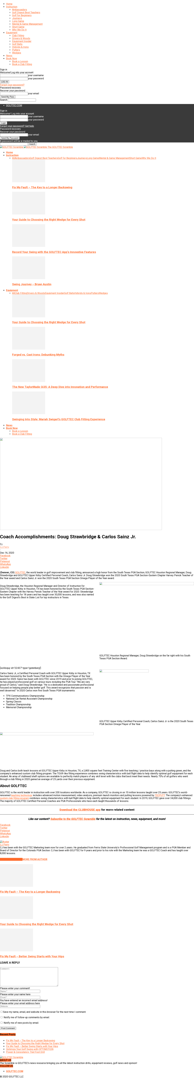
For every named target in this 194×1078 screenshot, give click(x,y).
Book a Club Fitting (22, 64)
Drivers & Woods (21, 38)
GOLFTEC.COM (14, 105)
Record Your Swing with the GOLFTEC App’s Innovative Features (54, 252)
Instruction (11, 6)
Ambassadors (19, 9)
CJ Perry (4, 547)
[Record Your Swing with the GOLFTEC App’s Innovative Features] (28, 246)
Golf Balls (17, 44)
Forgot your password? (12, 84)
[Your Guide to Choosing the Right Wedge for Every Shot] (28, 213)
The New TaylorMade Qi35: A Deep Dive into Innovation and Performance (60, 387)
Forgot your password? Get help (17, 126)
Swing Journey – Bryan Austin (31, 284)
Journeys (17, 18)
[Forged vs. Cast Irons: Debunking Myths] (28, 348)
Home (9, 3)
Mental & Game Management (27, 24)
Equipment (11, 32)
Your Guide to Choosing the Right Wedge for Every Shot (48, 219)
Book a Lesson (20, 61)
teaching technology (21, 795)
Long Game (18, 21)
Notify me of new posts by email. (21, 1022)
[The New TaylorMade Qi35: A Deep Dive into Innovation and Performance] (28, 381)
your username (36, 75)
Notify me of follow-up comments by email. (27, 1017)
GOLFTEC (20, 572)
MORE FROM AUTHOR (34, 859)
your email (33, 93)
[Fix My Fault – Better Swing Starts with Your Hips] (16, 950)
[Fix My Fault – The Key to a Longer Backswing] (28, 181)
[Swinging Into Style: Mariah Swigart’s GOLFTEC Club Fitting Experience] (28, 413)
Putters (16, 49)
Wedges (16, 52)
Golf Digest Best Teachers (26, 12)
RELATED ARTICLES (11, 859)
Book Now (11, 58)
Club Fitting (18, 35)
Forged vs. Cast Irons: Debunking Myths (38, 354)
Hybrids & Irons (20, 47)
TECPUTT (160, 795)
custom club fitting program (14, 798)
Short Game (18, 26)
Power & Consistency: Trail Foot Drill (25, 1052)
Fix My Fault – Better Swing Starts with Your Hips (32, 956)
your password (36, 78)
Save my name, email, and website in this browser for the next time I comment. (44, 1011)
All (13, 158)
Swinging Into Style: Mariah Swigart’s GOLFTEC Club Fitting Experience (58, 419)
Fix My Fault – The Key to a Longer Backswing (42, 187)
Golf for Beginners (22, 15)
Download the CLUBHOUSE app (80, 809)
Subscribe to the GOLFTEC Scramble (72, 819)
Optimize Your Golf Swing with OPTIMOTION (29, 1049)
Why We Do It (19, 29)
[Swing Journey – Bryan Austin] (28, 278)
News (9, 55)
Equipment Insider (21, 41)
